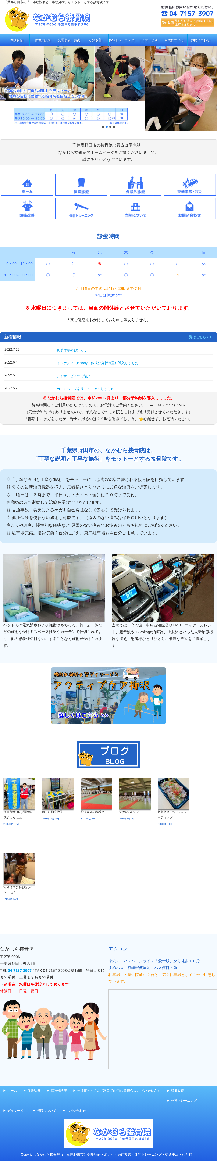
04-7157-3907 (20, 970)
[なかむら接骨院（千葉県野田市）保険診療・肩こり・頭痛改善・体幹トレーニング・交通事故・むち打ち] (47, 7)
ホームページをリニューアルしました (85, 389)
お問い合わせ (200, 40)
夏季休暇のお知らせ (72, 350)
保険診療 (16, 40)
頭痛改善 (95, 40)
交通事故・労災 (69, 40)
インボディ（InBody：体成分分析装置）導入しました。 (99, 363)
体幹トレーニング (121, 40)
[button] (6, 88)
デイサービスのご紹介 (73, 376)
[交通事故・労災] (190, 177)
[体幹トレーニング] (81, 201)
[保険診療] (81, 177)
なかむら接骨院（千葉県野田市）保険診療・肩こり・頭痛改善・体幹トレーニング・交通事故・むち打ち (116, 1154)
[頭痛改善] (27, 201)
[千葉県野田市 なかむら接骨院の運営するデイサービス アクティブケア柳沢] (108, 695)
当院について (174, 40)
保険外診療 (43, 40)
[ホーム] (27, 177)
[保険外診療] (136, 177)
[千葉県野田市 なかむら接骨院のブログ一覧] (108, 754)
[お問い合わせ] (190, 201)
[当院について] (136, 201)
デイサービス (147, 40)
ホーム (12, 1090)
